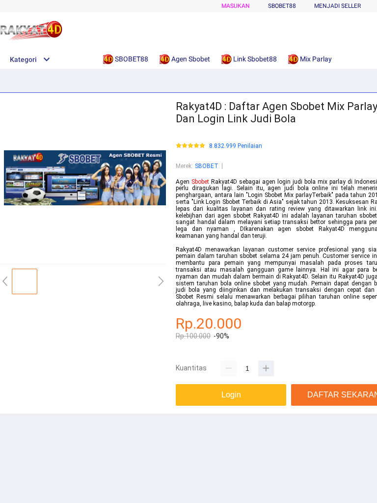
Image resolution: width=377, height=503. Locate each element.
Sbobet (200, 181)
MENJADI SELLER (337, 5)
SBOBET (206, 166)
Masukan (235, 5)
